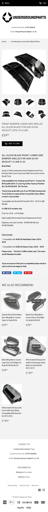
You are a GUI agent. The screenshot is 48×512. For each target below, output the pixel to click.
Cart (44, 3)
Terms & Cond (24, 485)
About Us (35, 485)
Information (24, 472)
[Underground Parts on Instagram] (43, 490)
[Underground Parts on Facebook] (39, 490)
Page (24, 449)
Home (4, 42)
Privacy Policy (12, 485)
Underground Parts (25, 497)
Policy (24, 477)
